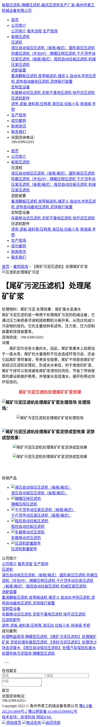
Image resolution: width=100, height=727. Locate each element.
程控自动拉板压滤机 (71, 59)
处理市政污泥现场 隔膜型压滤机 (28, 653)
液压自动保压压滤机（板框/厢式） (40, 48)
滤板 (24, 104)
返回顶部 (53, 723)
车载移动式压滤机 (26, 93)
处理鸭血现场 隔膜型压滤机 (25, 637)
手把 (86, 625)
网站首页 (13, 723)
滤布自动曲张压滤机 (33, 81)
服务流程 (34, 31)
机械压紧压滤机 (73, 586)
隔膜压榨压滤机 (63, 53)
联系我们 (18, 132)
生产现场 (50, 31)
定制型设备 (20, 87)
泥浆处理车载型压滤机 (29, 642)
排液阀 (86, 104)
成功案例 (18, 121)
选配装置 (18, 70)
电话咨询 (33, 723)
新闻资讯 (18, 126)
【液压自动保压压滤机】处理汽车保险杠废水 (58, 648)
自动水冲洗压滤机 (75, 597)
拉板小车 (72, 104)
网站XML (44, 717)
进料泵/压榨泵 (40, 104)
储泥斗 (64, 76)
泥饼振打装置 (61, 81)
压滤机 (16, 42)
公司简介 (18, 26)
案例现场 (20, 267)
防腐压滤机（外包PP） (30, 53)
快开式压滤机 (84, 93)
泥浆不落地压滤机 (57, 93)
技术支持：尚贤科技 (18, 717)
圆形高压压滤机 (82, 48)
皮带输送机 (48, 76)
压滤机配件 (20, 98)
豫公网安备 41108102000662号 (52, 711)
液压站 (58, 104)
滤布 (15, 104)
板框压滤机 (20, 37)
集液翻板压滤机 (24, 76)
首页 (15, 20)
